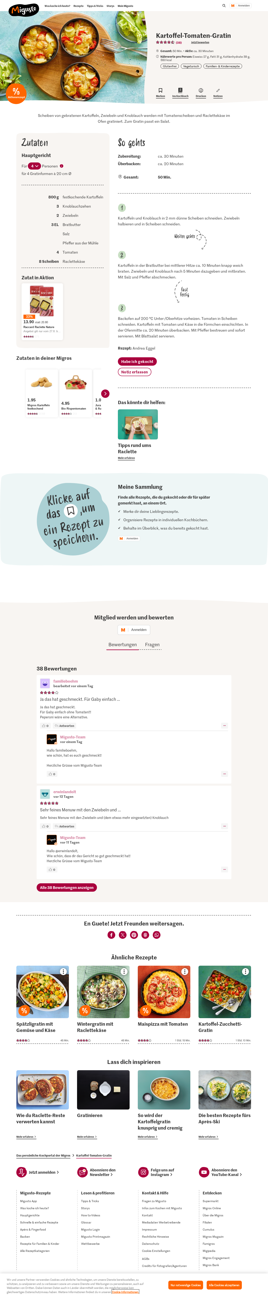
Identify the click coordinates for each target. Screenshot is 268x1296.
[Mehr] (224, 726)
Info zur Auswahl (62, 166)
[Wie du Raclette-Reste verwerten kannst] (42, 1104)
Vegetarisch (191, 66)
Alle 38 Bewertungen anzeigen (67, 887)
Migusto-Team (72, 736)
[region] (134, 1284)
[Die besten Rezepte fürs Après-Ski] (224, 1104)
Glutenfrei (170, 66)
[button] (45, 683)
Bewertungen (122, 644)
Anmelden (244, 5)
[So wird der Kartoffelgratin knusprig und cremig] (164, 1104)
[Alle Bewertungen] (165, 42)
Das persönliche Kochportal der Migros (43, 1155)
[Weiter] (105, 393)
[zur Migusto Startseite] (24, 6)
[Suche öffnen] (224, 6)
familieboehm (65, 681)
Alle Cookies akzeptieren (224, 1285)
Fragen (152, 644)
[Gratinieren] (103, 1104)
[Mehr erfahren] (138, 451)
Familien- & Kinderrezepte (223, 66)
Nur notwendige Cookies (186, 1285)
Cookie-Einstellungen (156, 1251)
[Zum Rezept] (42, 1005)
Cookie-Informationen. (125, 1292)
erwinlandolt (64, 791)
